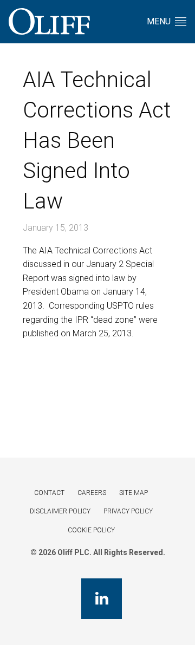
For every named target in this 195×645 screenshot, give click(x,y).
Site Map (133, 493)
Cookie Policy (91, 530)
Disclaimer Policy (60, 511)
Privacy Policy (128, 511)
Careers (91, 493)
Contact (49, 493)
